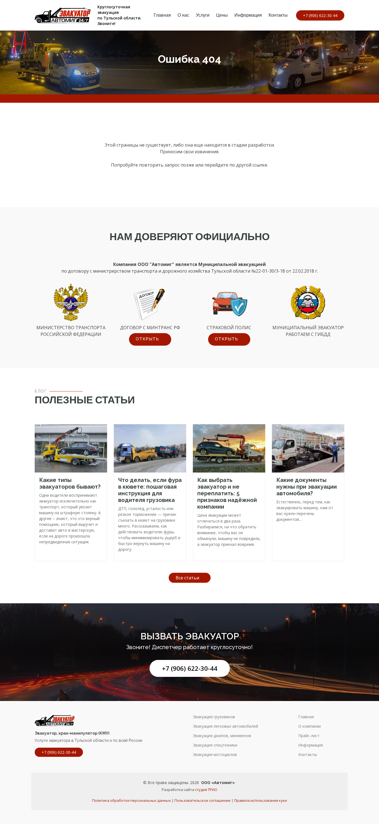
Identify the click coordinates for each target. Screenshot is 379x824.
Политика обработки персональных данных (131, 800)
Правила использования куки (260, 800)
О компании (309, 726)
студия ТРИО (206, 789)
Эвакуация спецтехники (215, 745)
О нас (183, 15)
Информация (248, 15)
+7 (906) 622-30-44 (189, 668)
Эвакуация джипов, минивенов (222, 736)
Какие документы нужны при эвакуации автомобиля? (306, 487)
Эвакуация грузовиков (214, 717)
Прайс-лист (309, 736)
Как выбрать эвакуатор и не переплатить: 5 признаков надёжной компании (227, 493)
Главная (162, 15)
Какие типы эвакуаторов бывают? (69, 483)
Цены (222, 15)
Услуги (202, 15)
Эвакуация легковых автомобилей (225, 726)
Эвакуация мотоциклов (215, 755)
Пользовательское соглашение (203, 800)
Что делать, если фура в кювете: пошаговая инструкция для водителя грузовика (150, 490)
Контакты (278, 15)
